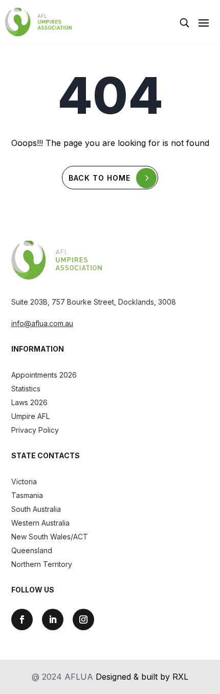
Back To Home (99, 178)
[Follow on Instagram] (83, 619)
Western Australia (40, 522)
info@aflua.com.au (42, 323)
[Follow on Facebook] (22, 619)
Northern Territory (41, 564)
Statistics (25, 388)
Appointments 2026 (44, 374)
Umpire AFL (30, 416)
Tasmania (27, 495)
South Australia (36, 509)
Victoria (24, 481)
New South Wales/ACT (49, 536)
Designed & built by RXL (142, 677)
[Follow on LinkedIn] (52, 619)
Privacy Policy (35, 430)
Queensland (31, 550)
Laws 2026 (29, 402)
